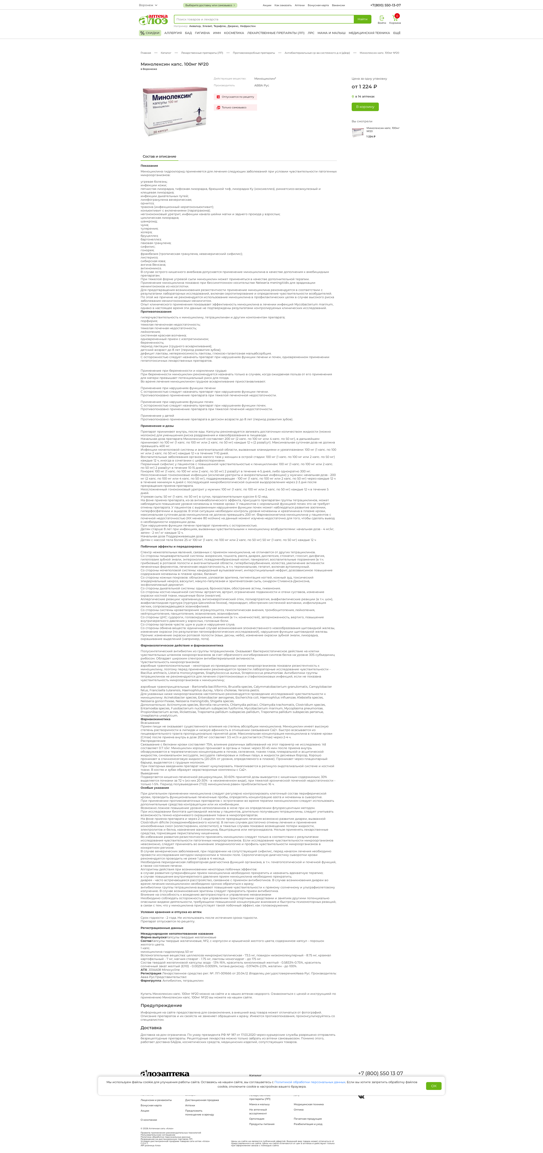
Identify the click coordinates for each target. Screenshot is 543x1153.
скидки (150, 33)
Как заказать (283, 5)
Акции (267, 5)
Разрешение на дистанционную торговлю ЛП (166, 1139)
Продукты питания (261, 1124)
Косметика (234, 33)
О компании (149, 1119)
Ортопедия (256, 1118)
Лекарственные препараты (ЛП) (276, 33)
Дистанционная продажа (202, 1100)
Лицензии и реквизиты (156, 1100)
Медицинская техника (369, 33)
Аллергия (173, 33)
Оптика (299, 1109)
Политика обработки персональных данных (165, 1137)
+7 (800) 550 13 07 (380, 1073)
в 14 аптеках (365, 96)
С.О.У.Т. (144, 1143)
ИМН (217, 33)
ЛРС (311, 33)
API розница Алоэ (151, 1146)
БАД (188, 33)
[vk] (361, 1097)
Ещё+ (397, 33)
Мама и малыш (332, 33)
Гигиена (202, 33)
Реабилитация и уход (308, 1124)
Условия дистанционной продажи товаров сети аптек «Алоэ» (175, 1141)
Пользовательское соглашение (158, 1135)
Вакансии (338, 5)
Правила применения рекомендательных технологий (171, 1133)
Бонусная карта (318, 5)
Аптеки (300, 5)
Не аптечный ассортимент (258, 1111)
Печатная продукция (308, 1118)
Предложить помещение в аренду (199, 1112)
